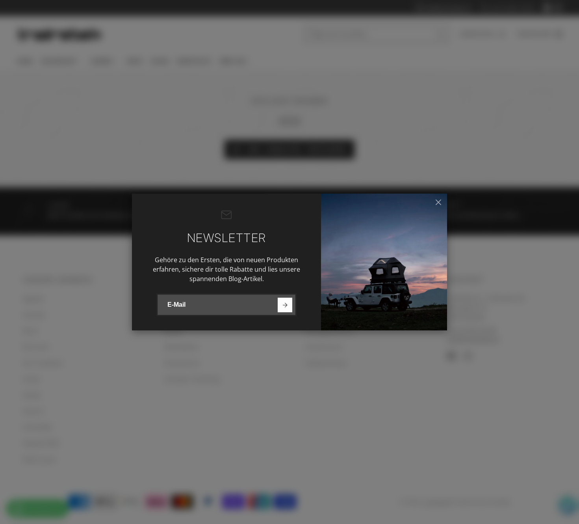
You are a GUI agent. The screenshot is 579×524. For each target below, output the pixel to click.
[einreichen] (285, 305)
